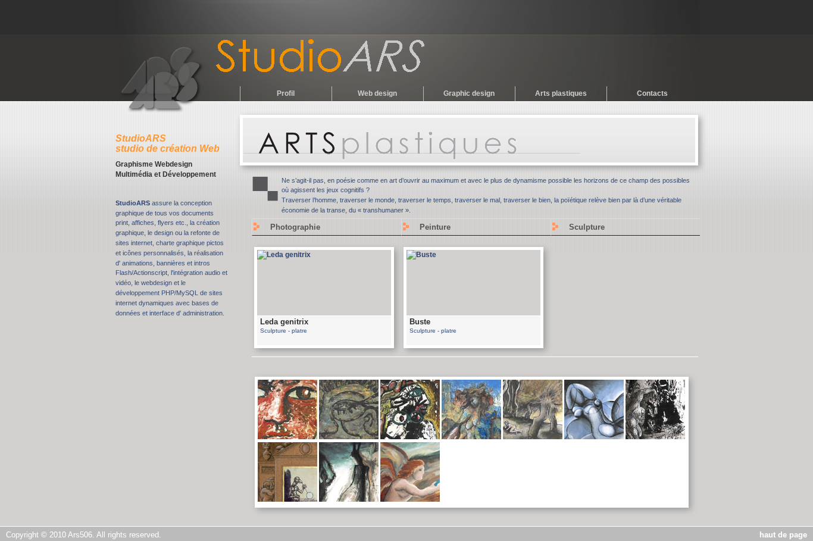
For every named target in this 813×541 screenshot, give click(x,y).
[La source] (410, 499)
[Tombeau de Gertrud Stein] (349, 437)
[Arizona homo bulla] (287, 499)
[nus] (594, 437)
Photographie (295, 227)
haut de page (783, 534)
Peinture (435, 227)
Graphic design (469, 93)
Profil (286, 93)
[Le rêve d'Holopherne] (410, 437)
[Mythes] (349, 499)
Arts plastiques (561, 93)
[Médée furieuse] (471, 437)
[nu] (532, 437)
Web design (377, 93)
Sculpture (587, 227)
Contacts (652, 93)
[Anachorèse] (655, 437)
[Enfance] (287, 437)
